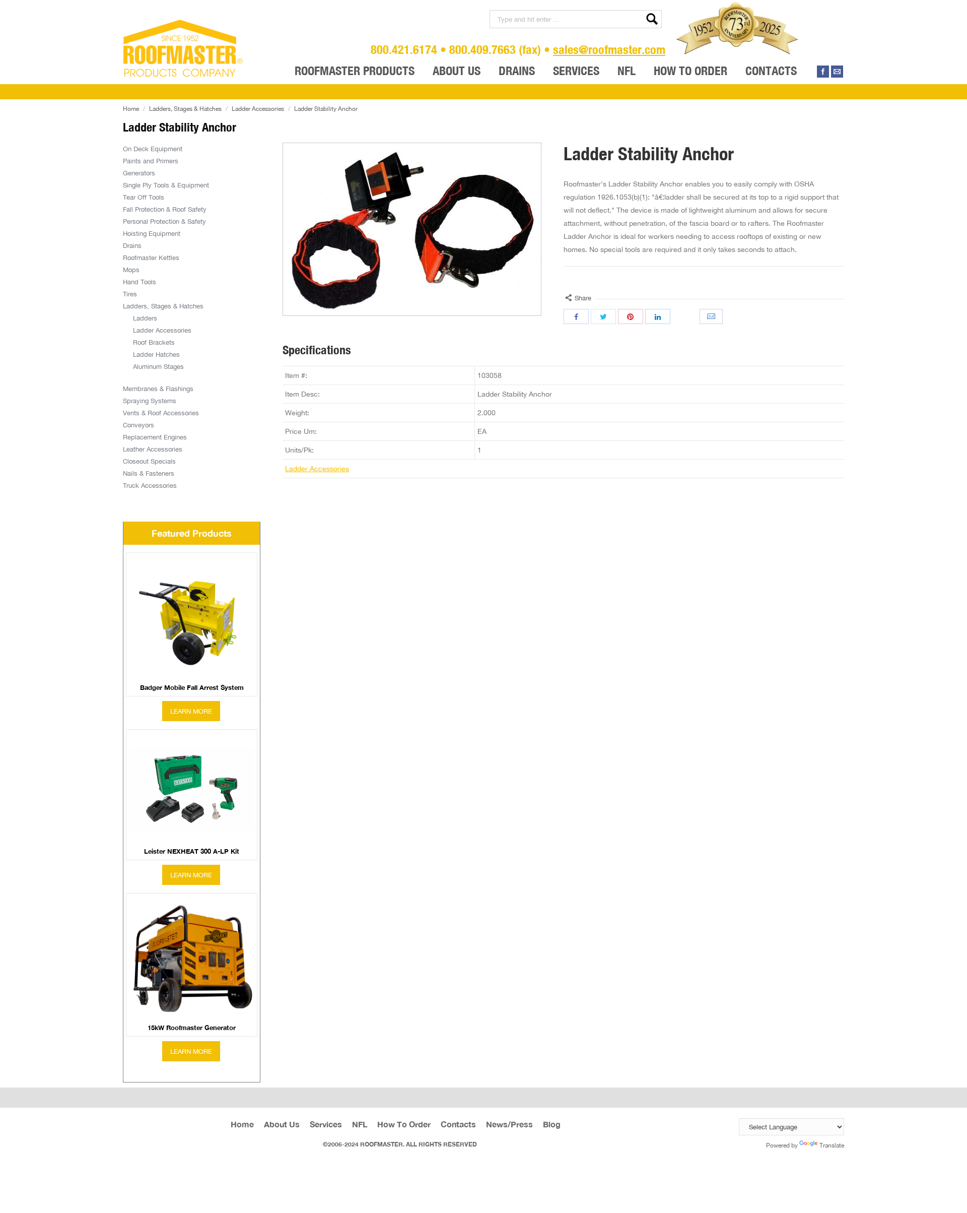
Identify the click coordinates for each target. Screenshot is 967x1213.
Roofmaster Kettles (151, 257)
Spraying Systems (149, 401)
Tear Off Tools (143, 197)
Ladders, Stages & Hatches (185, 108)
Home (131, 108)
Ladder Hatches (156, 354)
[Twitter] (603, 316)
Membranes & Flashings (158, 389)
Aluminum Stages (158, 366)
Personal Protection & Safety (164, 221)
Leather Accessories (152, 449)
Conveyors (138, 425)
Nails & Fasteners (148, 473)
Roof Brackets (154, 342)
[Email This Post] (712, 316)
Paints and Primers (150, 161)
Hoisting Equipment (151, 233)
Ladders (145, 318)
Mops (131, 270)
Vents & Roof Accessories (161, 413)
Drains (132, 245)
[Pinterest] (630, 316)
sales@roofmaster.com (609, 49)
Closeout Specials (149, 461)
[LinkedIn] (657, 316)
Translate (831, 1145)
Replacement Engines (155, 437)
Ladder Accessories (258, 108)
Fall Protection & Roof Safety (164, 209)
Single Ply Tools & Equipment (166, 185)
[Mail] (837, 72)
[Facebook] (823, 72)
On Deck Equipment (152, 149)
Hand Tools (139, 282)
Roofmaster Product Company (183, 48)
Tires (130, 294)
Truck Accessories (150, 485)
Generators (139, 173)
